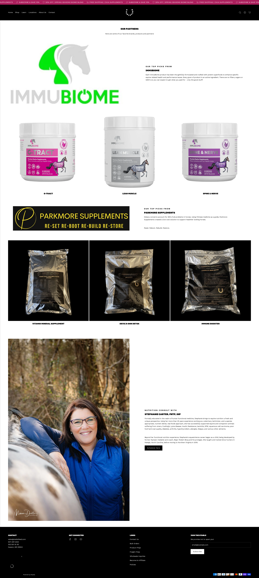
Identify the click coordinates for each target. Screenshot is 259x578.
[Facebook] (70, 539)
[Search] (240, 12)
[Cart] (249, 12)
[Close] (21, 556)
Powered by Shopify (29, 574)
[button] (12, 566)
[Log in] (244, 12)
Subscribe (197, 552)
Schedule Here (153, 448)
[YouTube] (80, 539)
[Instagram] (75, 539)
